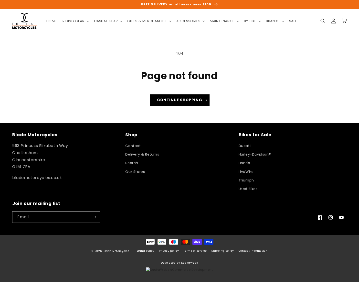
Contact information (253, 251)
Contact (133, 145)
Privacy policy (169, 251)
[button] (75, 21)
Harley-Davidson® (255, 154)
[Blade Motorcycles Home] (25, 21)
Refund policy (144, 251)
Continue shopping (179, 99)
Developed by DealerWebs (179, 263)
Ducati (245, 145)
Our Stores (135, 171)
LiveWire (246, 171)
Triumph (246, 180)
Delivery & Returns (142, 154)
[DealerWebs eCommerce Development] (179, 270)
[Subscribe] (94, 217)
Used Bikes (248, 188)
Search (131, 162)
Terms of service (195, 251)
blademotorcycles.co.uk (37, 177)
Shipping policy (222, 251)
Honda (244, 162)
